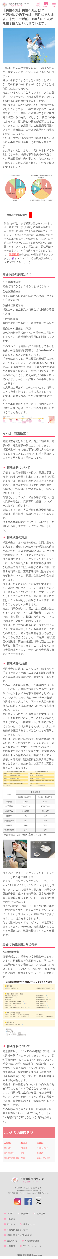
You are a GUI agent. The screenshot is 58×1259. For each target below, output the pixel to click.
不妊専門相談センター (17, 1230)
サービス (11, 1224)
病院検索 (14, 254)
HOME (10, 1213)
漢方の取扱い (9, 1153)
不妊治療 (40, 1213)
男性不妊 (24, 1148)
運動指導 (40, 1153)
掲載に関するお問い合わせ (19, 1235)
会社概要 (11, 1246)
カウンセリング (42, 1148)
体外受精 (24, 1143)
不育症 (23, 1158)
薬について (12, 1241)
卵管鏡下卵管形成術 (11, 1158)
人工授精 (7, 1143)
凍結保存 (7, 1148)
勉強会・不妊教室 (43, 1158)
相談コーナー (29, 1224)
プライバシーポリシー (33, 1246)
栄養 (22, 1153)
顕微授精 (40, 1143)
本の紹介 (11, 1219)
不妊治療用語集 (32, 1241)
